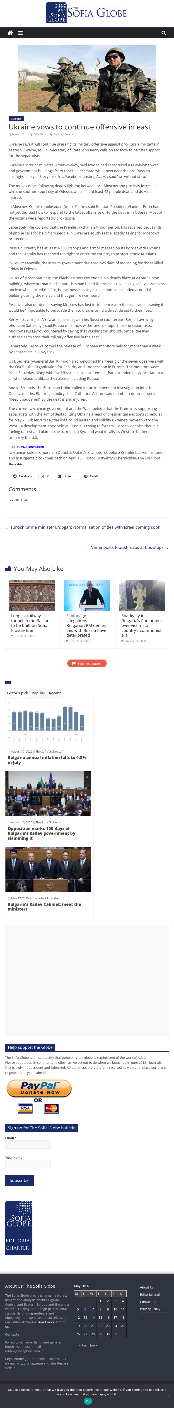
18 (123, 1317)
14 (93, 1317)
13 (85, 1317)
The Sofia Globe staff (49, 751)
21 (93, 1326)
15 (100, 1317)
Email (11, 1138)
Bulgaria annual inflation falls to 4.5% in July (47, 760)
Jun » (93, 1345)
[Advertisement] (87, 980)
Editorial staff (150, 1294)
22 (100, 1326)
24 (115, 1326)
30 (108, 1334)
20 (85, 1326)
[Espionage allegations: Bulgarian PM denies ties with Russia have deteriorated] (87, 582)
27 (85, 1334)
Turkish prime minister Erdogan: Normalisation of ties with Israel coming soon (82, 527)
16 (108, 1317)
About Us (147, 1287)
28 (93, 1334)
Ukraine (69, 134)
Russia (58, 134)
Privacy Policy (150, 1309)
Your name (13, 1157)
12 (78, 1317)
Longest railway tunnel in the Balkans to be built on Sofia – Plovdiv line (31, 623)
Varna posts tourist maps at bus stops (130, 547)
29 (100, 1334)
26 (78, 1334)
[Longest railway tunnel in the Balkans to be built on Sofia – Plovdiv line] (32, 582)
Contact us (148, 1302)
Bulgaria (16, 119)
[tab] (17, 694)
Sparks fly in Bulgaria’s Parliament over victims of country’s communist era (141, 625)
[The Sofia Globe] (10, 33)
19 (78, 1326)
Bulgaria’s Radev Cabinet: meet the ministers (44, 906)
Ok (88, 1401)
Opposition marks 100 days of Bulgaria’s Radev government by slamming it (41, 833)
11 (123, 1309)
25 (123, 1326)
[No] (168, 1396)
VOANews (41, 134)
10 (115, 1309)
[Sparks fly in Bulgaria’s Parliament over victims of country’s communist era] (142, 582)
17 (115, 1317)
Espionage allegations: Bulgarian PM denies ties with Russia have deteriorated (86, 625)
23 (108, 1326)
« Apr (83, 1345)
